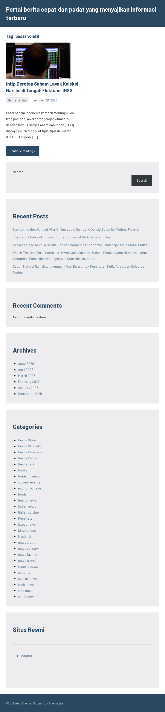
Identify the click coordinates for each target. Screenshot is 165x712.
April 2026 (25, 369)
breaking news (29, 476)
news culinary (28, 548)
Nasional (24, 536)
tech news (26, 584)
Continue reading (21, 151)
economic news (30, 488)
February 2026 (29, 381)
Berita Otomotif (29, 446)
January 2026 (28, 387)
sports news (27, 578)
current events (29, 482)
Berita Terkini (17, 100)
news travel (27, 560)
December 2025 (30, 393)
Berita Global (27, 440)
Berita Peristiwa (30, 452)
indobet (26, 656)
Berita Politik (27, 458)
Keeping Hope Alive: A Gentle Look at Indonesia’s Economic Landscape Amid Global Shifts (80, 245)
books (22, 470)
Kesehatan (26, 518)
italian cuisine (28, 512)
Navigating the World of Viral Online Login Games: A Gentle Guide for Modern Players (76, 229)
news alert (26, 542)
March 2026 (26, 375)
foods (22, 494)
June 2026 (26, 363)
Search (18, 172)
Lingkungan (27, 530)
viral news (25, 590)
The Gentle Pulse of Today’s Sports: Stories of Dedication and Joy (61, 237)
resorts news (28, 566)
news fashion (28, 554)
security (24, 572)
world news (26, 596)
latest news (27, 524)
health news (27, 500)
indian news (27, 506)
